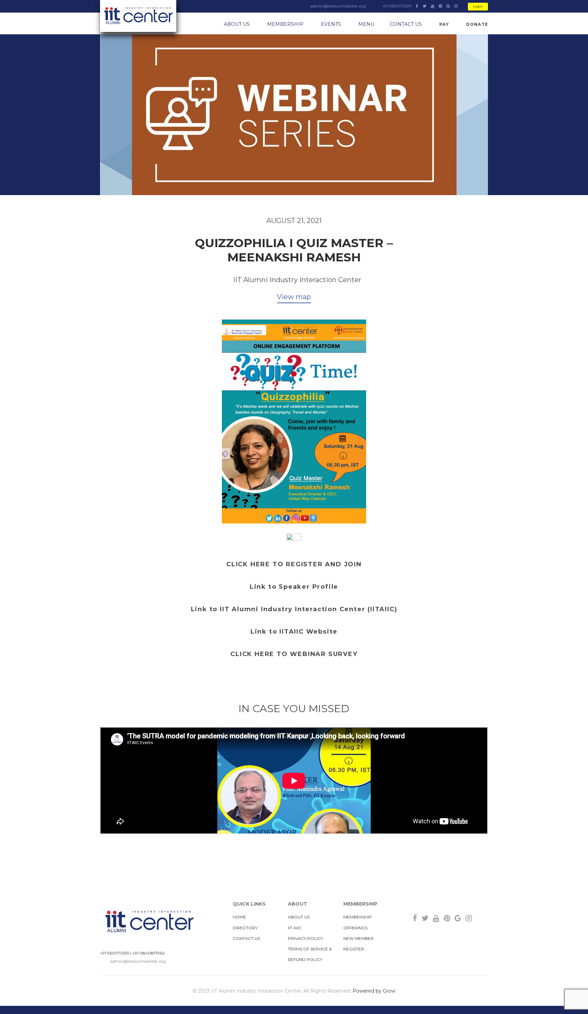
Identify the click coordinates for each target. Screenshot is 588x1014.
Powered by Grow (374, 991)
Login (478, 6)
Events (331, 24)
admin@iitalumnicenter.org (138, 961)
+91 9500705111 (114, 953)
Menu (366, 24)
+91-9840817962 (148, 953)
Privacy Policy (305, 938)
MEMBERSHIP (285, 24)
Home (239, 917)
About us (237, 24)
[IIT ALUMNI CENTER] (138, 16)
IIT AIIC (294, 927)
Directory (245, 927)
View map (294, 297)
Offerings (355, 927)
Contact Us (406, 24)
